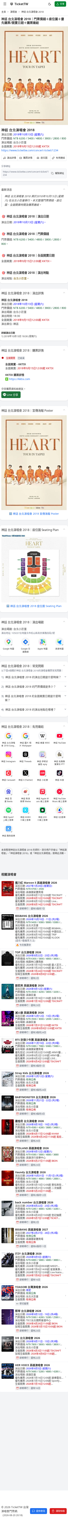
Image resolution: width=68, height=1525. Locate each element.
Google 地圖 (8, 648)
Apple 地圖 (43, 648)
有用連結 (60, 157)
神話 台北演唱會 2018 (32, 11)
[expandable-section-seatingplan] (64, 529)
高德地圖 (59, 648)
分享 (62, 3)
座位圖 (44, 157)
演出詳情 (11, 157)
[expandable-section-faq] (64, 665)
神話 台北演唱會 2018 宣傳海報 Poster (36, 513)
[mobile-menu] (5, 4)
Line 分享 (12, 395)
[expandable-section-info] (64, 293)
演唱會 (13, 11)
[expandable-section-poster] (64, 410)
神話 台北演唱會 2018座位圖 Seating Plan (36, 606)
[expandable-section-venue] (64, 622)
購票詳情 (27, 157)
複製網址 (59, 173)
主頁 (3, 11)
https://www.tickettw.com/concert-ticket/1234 (29, 150)
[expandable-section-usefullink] (64, 726)
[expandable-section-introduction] (64, 189)
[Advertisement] (34, 1433)
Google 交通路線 (25, 650)
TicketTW (21, 4)
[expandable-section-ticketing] (64, 350)
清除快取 (60, 1511)
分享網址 (5, 166)
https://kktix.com (19, 379)
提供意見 (40, 1511)
